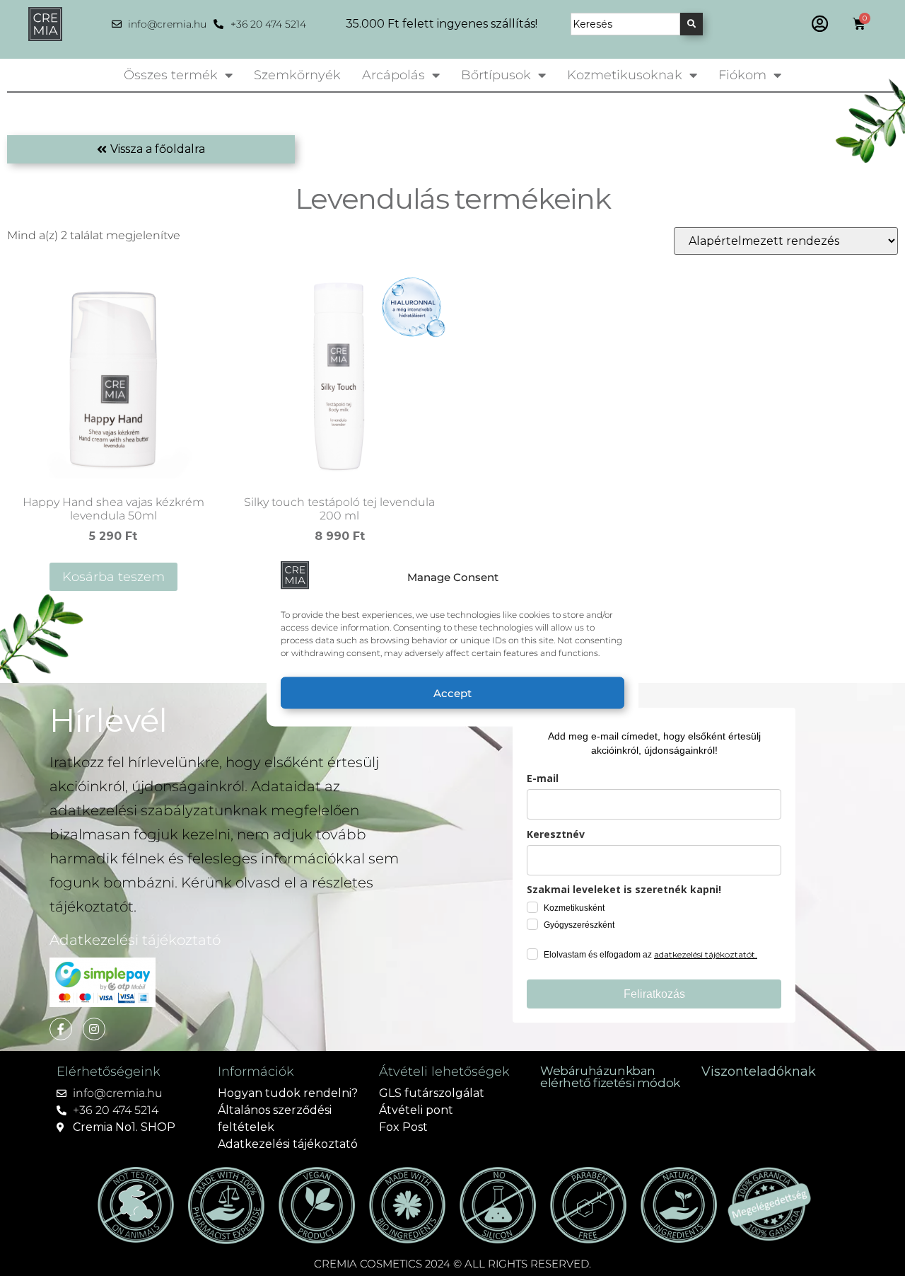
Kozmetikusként (574, 908)
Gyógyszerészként (579, 925)
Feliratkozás (654, 994)
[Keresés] (691, 24)
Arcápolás (393, 75)
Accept (452, 692)
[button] (819, 23)
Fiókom (742, 75)
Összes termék (171, 75)
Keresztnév (556, 834)
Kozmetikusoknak (624, 75)
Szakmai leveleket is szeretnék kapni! (624, 889)
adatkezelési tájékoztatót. (705, 954)
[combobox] (625, 24)
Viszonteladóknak (758, 1071)
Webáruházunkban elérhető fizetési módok (610, 1077)
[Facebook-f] (60, 1029)
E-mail (543, 778)
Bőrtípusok (496, 75)
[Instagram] (94, 1029)
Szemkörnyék (297, 75)
